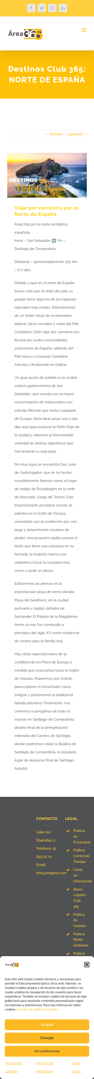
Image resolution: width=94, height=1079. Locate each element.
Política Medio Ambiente (80, 940)
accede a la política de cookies (38, 1009)
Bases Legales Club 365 (79, 897)
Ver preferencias (47, 1051)
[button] (86, 964)
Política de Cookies (79, 920)
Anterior (56, 134)
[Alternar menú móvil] (84, 29)
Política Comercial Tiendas (80, 856)
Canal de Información (80, 875)
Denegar (47, 1038)
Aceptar (47, 1025)
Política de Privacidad (80, 836)
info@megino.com (51, 873)
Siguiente (75, 134)
